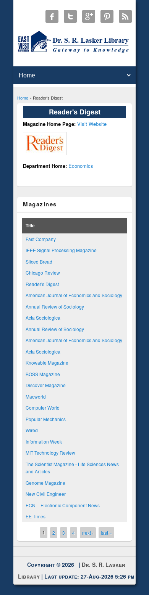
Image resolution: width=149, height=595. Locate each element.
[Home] (74, 52)
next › (88, 532)
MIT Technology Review (50, 452)
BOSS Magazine (43, 374)
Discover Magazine (46, 385)
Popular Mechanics (46, 419)
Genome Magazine (45, 482)
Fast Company (41, 239)
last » (106, 532)
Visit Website (92, 123)
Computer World (43, 407)
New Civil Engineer (46, 493)
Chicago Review (43, 272)
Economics (80, 165)
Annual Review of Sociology (55, 306)
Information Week (44, 441)
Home (22, 98)
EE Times (35, 516)
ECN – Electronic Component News (63, 505)
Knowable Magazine (47, 362)
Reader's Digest (42, 284)
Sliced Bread (39, 261)
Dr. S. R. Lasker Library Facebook (51, 16)
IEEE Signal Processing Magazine (61, 250)
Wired (32, 430)
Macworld (36, 396)
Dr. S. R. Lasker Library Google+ (88, 16)
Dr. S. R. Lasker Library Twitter (70, 16)
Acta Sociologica (43, 317)
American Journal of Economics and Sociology (74, 295)
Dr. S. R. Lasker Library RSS (125, 16)
